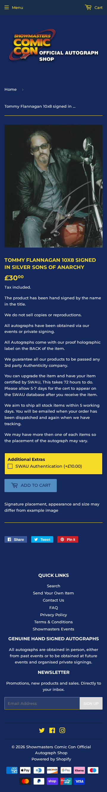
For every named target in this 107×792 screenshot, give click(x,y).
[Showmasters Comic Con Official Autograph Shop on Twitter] (42, 731)
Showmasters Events (53, 629)
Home (10, 89)
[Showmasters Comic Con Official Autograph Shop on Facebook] (52, 731)
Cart (98, 7)
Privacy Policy (53, 614)
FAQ (53, 607)
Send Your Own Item (53, 593)
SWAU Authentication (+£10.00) (48, 466)
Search (53, 585)
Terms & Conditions (53, 621)
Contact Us (53, 600)
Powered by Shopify (51, 759)
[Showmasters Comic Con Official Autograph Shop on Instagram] (62, 731)
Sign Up (91, 703)
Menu (17, 7)
